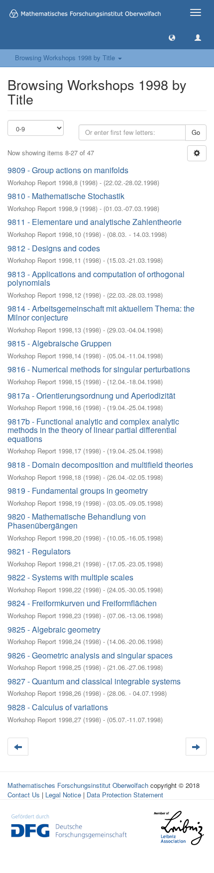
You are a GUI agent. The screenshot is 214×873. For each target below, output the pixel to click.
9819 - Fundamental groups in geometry (77, 490)
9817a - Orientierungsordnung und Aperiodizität (91, 395)
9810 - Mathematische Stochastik (65, 196)
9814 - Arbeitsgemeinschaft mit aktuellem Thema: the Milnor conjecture (101, 313)
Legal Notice (63, 794)
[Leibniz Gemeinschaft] (178, 828)
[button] (172, 37)
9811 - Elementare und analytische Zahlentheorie (94, 221)
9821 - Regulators (39, 551)
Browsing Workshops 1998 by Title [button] (66, 57)
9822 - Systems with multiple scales (70, 577)
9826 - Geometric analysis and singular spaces (90, 655)
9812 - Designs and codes (53, 248)
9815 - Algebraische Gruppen (59, 343)
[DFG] (68, 825)
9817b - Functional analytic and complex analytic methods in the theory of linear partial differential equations (93, 430)
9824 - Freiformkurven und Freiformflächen (82, 603)
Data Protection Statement (125, 794)
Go (196, 132)
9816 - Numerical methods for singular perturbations (98, 369)
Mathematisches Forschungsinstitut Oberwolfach (77, 785)
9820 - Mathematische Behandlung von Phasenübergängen (76, 521)
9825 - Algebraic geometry (54, 629)
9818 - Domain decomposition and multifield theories (100, 464)
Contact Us (23, 794)
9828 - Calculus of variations (57, 707)
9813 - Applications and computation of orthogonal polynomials (96, 278)
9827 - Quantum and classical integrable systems (94, 681)
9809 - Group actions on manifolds (67, 170)
